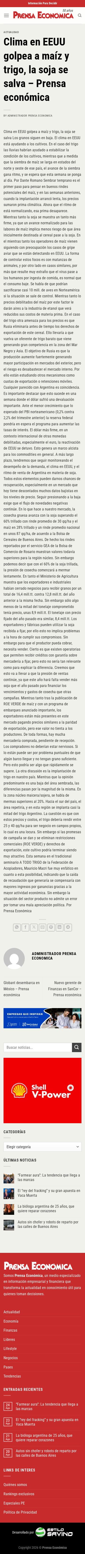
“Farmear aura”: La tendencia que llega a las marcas (49, 1177)
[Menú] (6, 15)
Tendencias (12, 1376)
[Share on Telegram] (68, 927)
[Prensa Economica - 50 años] (43, 15)
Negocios (11, 1358)
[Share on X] (34, 927)
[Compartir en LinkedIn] (60, 927)
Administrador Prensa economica (30, 115)
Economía (11, 1321)
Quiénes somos (15, 1484)
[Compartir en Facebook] (25, 927)
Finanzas (10, 1330)
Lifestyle (10, 1348)
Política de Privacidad (20, 1512)
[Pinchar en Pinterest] (51, 927)
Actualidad (11, 32)
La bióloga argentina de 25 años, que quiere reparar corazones (46, 1208)
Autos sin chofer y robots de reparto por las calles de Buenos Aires (48, 1224)
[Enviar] (76, 1047)
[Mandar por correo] (43, 927)
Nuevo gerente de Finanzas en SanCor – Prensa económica (64, 988)
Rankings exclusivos (19, 1494)
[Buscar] (79, 15)
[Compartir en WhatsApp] (17, 927)
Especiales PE (14, 1503)
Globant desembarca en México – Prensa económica (22, 988)
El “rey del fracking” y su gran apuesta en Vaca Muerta (49, 1192)
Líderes (9, 1339)
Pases (8, 1367)
